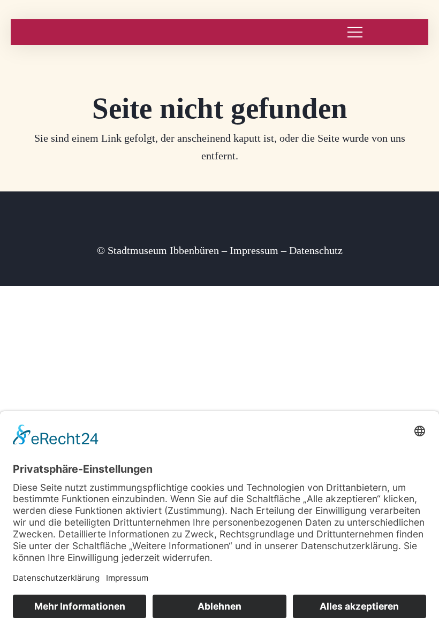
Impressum (254, 250)
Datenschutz (316, 250)
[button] (355, 32)
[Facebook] (220, 224)
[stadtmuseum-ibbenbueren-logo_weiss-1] (44, 32)
